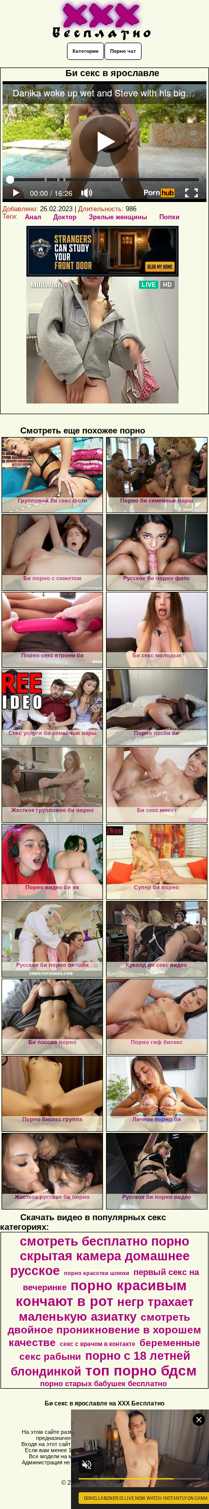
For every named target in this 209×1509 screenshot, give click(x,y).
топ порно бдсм (141, 1371)
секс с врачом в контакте (97, 1344)
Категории (85, 51)
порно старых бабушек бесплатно (103, 1384)
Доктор (65, 217)
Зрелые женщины (118, 217)
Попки (169, 217)
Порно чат (123, 51)
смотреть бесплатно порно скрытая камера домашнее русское (100, 1256)
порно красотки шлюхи (96, 1273)
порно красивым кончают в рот (101, 1293)
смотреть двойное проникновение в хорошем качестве (104, 1330)
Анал (33, 217)
